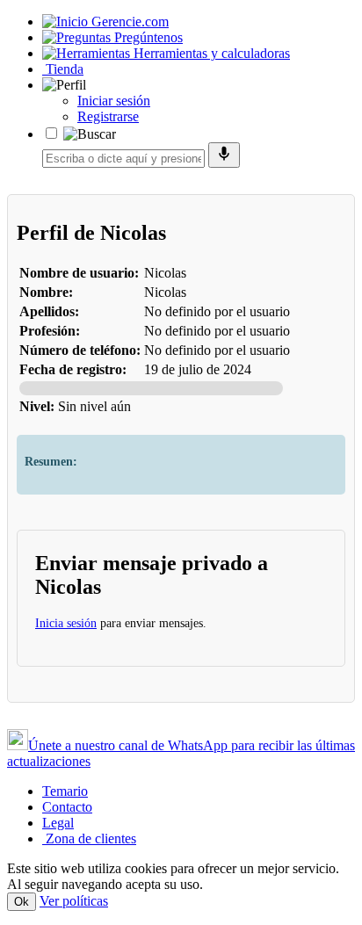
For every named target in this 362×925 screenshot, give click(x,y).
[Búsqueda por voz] (224, 155)
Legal (58, 822)
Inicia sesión (66, 623)
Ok (21, 901)
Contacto (67, 806)
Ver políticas (74, 900)
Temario (65, 791)
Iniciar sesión (113, 100)
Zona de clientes (89, 838)
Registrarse (108, 116)
